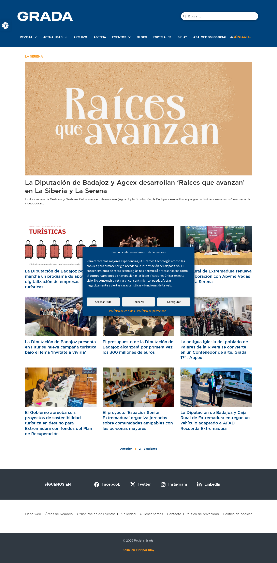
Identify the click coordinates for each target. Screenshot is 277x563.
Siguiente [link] (150, 449)
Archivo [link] (80, 37)
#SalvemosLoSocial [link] (210, 37)
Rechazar (138, 302)
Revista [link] (26, 37)
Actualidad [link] (53, 37)
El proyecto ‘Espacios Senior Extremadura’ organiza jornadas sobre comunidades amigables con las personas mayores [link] (138, 420)
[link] (5, 25)
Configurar (174, 302)
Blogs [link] (142, 37)
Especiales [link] (162, 37)
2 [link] (140, 449)
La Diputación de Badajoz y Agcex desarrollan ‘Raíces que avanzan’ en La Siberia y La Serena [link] (135, 186)
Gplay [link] (182, 37)
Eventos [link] (119, 37)
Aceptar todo (103, 302)
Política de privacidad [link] (151, 311)
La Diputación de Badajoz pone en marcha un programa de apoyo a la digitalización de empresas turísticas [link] (60, 279)
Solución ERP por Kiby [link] (138, 550)
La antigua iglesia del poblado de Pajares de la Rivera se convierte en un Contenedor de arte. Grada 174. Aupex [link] (214, 349)
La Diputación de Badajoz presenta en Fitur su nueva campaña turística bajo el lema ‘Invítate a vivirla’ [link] (61, 347)
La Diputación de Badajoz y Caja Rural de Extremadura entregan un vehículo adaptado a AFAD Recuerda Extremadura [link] (215, 420)
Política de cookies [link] (122, 311)
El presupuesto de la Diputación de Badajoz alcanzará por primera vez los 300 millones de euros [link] (138, 347)
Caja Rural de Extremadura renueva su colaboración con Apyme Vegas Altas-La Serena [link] (216, 276)
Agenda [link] (99, 37)
